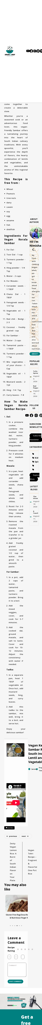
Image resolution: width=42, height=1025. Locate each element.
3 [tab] (15, 929)
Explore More (34, 485)
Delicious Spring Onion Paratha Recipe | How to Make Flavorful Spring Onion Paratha (16, 921)
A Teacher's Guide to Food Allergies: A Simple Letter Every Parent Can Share (35, 526)
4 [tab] (17, 929)
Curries (10, 829)
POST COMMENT (16, 989)
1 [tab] (10, 929)
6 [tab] (21, 929)
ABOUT (35, 354)
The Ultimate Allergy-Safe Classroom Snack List (35, 508)
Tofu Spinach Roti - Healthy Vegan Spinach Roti (35, 374)
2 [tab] (13, 929)
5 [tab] (19, 929)
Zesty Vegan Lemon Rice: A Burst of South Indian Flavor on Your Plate (13, 864)
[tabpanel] (16, 912)
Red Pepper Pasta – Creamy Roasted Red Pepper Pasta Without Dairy (35, 392)
